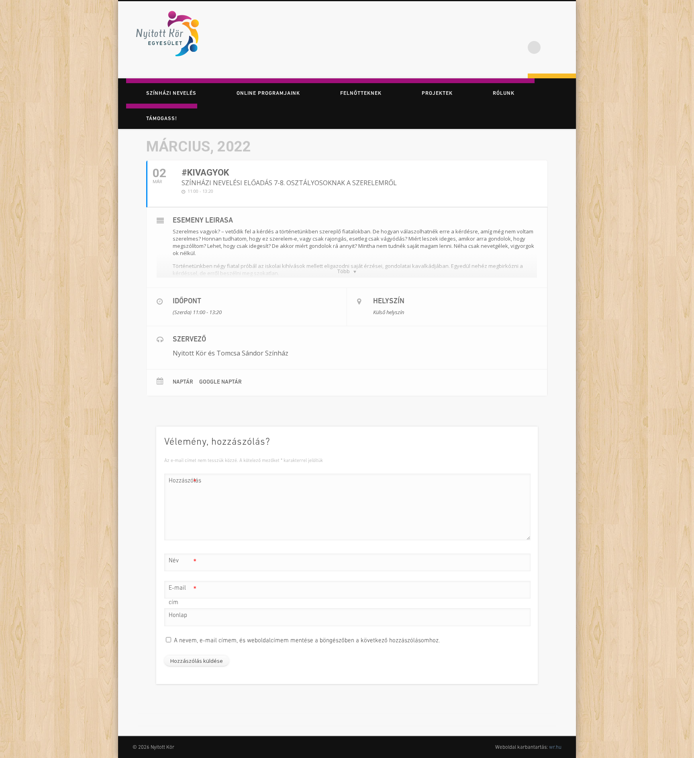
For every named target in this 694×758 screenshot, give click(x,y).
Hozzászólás (183, 483)
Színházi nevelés (171, 93)
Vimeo (567, 31)
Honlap (178, 616)
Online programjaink (268, 93)
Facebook (534, 31)
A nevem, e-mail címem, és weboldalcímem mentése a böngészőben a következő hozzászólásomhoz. (307, 641)
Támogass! (161, 118)
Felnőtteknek (361, 93)
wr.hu (555, 747)
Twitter (550, 31)
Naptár (183, 382)
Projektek (437, 93)
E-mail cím (182, 595)
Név (182, 563)
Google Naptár (220, 382)
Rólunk (503, 93)
